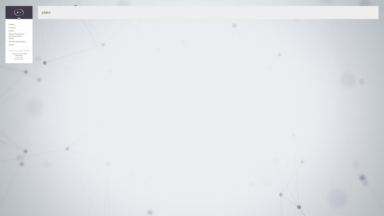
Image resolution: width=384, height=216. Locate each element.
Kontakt (11, 45)
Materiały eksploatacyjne (17, 42)
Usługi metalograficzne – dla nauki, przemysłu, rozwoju (16, 36)
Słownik (11, 31)
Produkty (11, 25)
